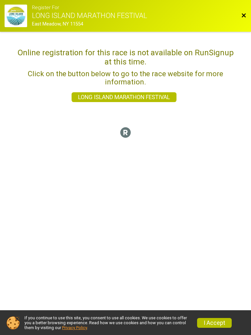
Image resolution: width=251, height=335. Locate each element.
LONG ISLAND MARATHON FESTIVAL (124, 97)
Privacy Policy (74, 327)
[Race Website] (18, 16)
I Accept (214, 323)
